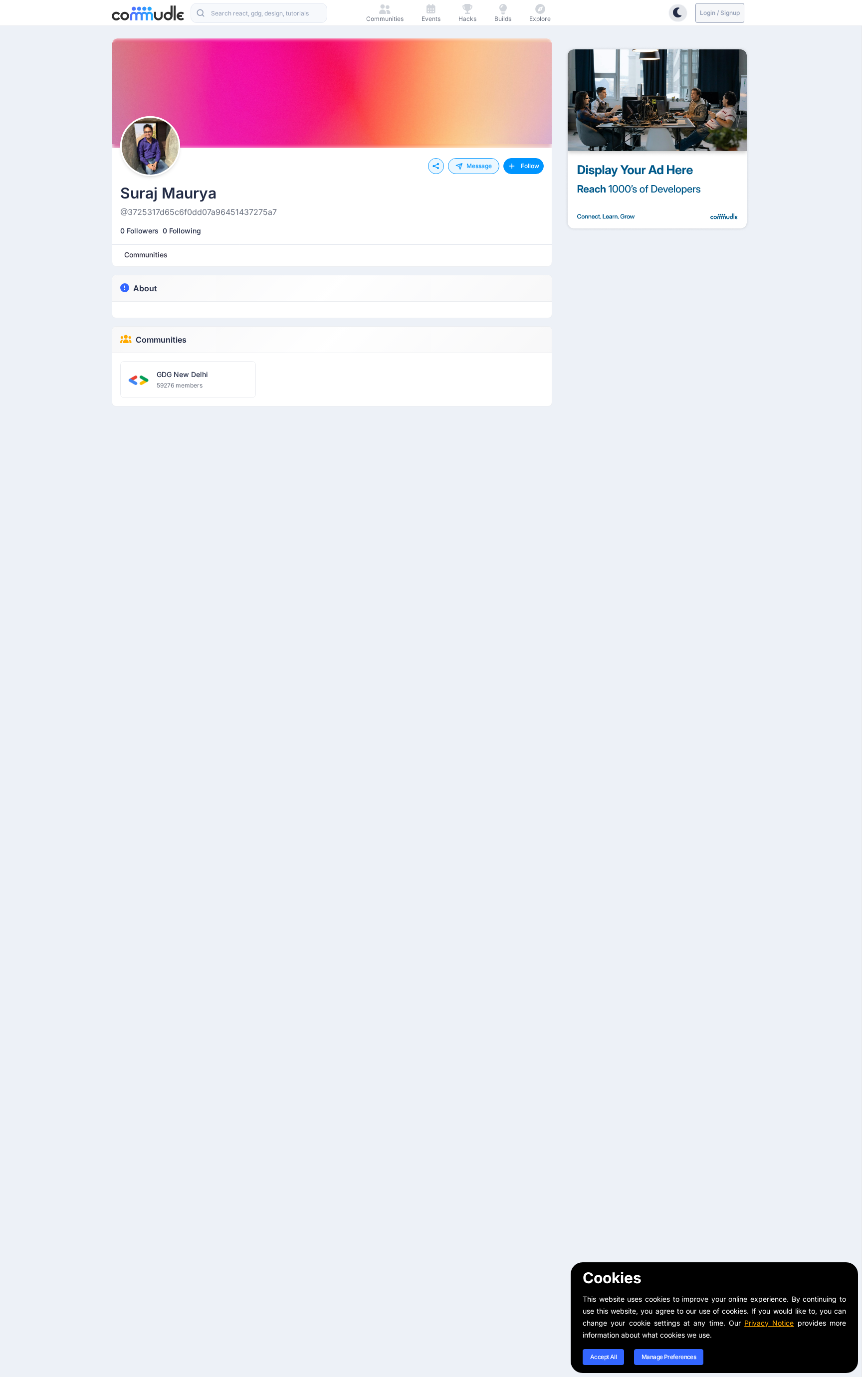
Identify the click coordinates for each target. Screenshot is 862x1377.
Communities (161, 340)
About (145, 288)
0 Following (182, 230)
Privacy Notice (769, 1323)
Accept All (603, 1357)
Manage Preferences (669, 1357)
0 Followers (139, 230)
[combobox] (259, 13)
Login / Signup (720, 12)
